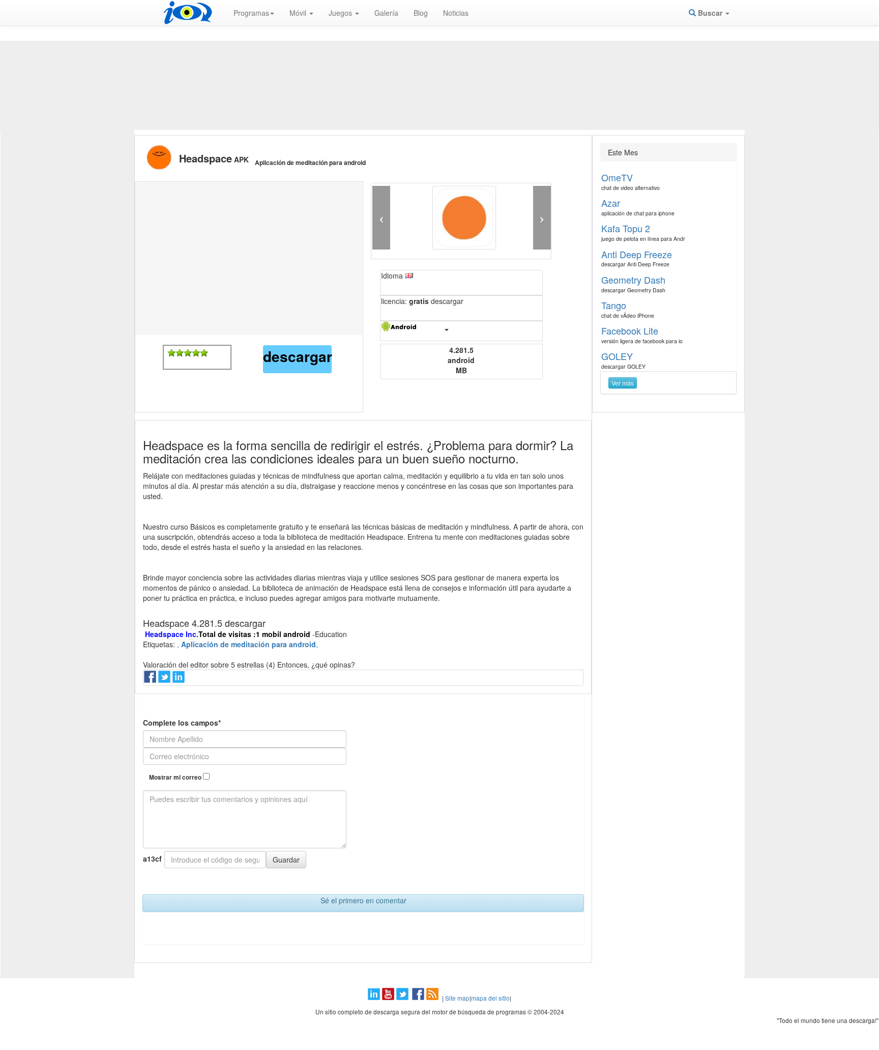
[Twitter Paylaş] (165, 680)
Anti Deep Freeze (636, 254)
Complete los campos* (182, 722)
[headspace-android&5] (204, 353)
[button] (381, 218)
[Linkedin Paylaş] (179, 680)
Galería (386, 13)
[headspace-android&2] (179, 353)
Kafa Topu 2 (625, 228)
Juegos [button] (341, 13)
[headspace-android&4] (196, 353)
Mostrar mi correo (176, 777)
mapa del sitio (490, 997)
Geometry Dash (633, 279)
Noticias (455, 13)
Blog (421, 13)
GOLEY (617, 356)
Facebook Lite (629, 330)
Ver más (622, 382)
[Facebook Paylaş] (151, 680)
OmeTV (617, 177)
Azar (610, 202)
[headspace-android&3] (188, 353)
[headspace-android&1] (171, 353)
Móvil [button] (298, 13)
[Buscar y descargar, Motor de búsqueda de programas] (188, 12)
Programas (251, 13)
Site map (457, 997)
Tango (613, 305)
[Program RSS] (433, 997)
